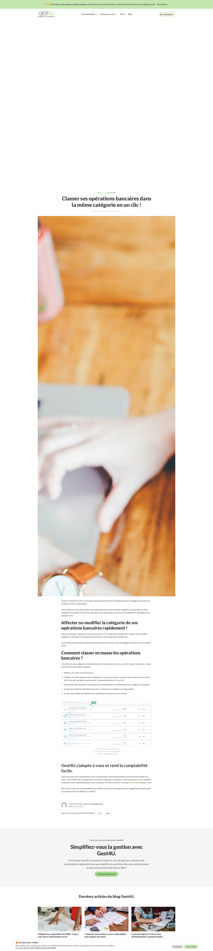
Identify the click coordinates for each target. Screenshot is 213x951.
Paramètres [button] (177, 947)
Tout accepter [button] (191, 947)
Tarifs (122, 14)
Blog (130, 14)
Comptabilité (110, 192)
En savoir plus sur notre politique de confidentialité (36, 948)
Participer (161, 4)
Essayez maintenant (106, 874)
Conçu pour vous (107, 14)
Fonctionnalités (88, 14)
